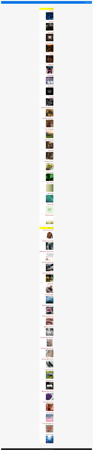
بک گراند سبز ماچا (50, 183)
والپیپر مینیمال (50, 32)
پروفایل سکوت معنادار (49, 294)
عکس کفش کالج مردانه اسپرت (47, 359)
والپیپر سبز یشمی (50, 193)
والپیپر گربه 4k (50, 86)
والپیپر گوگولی (50, 64)
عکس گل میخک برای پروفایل (47, 305)
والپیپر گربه (51, 97)
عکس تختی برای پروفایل (48, 327)
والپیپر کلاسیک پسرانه (49, 129)
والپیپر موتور (51, 21)
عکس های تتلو (50, 284)
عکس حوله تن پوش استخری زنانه (46, 337)
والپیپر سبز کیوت (50, 204)
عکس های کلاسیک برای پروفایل (47, 107)
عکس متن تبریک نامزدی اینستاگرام (46, 251)
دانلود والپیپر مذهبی (49, 43)
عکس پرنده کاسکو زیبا (49, 370)
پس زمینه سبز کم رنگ (49, 215)
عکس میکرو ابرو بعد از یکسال (47, 316)
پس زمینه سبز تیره (49, 172)
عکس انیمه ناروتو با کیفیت (48, 402)
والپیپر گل (51, 54)
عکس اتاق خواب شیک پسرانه (47, 262)
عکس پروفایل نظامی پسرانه (48, 423)
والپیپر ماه (51, 11)
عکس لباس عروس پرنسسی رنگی (47, 348)
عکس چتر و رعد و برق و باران (47, 241)
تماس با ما (87, 2)
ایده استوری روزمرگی (49, 380)
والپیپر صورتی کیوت (49, 413)
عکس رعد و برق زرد (49, 434)
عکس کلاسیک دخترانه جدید (47, 118)
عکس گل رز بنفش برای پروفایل (47, 391)
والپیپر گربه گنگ (50, 75)
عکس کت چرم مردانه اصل (48, 230)
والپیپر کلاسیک (50, 150)
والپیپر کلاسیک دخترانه (49, 140)
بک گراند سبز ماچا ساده (48, 161)
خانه (90, 2)
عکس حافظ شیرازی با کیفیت (47, 273)
